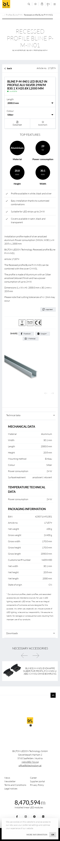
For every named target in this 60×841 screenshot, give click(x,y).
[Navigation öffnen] (54, 4)
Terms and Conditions (15, 785)
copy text (49, 309)
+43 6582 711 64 (30, 761)
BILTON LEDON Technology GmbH (14, 4)
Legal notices (10, 788)
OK (52, 834)
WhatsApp (31, 338)
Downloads (12, 633)
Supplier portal (37, 781)
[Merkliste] (35, 4)
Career (33, 777)
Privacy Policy (37, 785)
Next (52, 393)
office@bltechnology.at (30, 765)
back (9, 68)
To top (53, 695)
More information (37, 834)
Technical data (13, 415)
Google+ (43, 334)
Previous (46, 393)
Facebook (27, 334)
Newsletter (10, 781)
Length (10, 99)
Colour (10, 111)
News (7, 777)
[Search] (28, 4)
